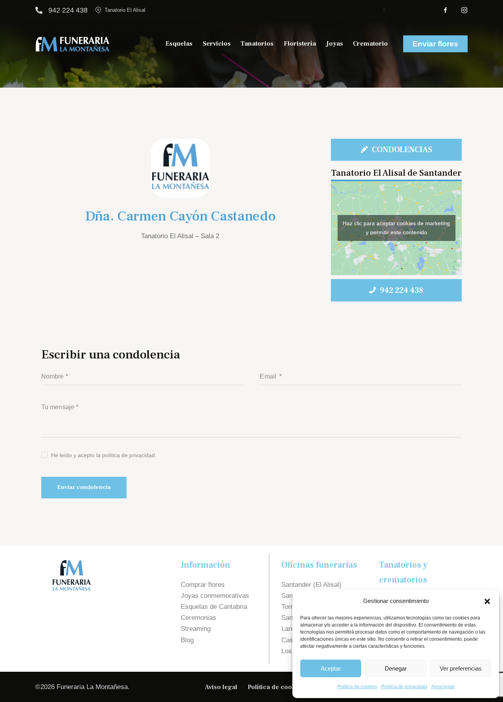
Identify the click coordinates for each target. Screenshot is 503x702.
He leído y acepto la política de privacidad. (103, 455)
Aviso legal (443, 686)
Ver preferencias (461, 668)
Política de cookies (357, 686)
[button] (487, 601)
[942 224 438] (38, 10)
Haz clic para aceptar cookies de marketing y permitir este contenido (396, 227)
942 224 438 (68, 10)
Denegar (396, 668)
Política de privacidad (404, 686)
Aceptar (331, 668)
